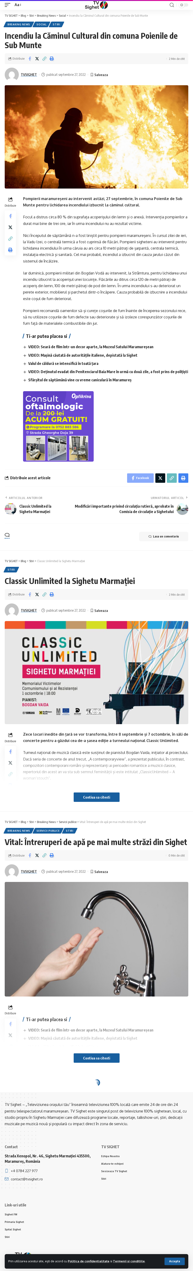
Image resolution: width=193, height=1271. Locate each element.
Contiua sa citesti (96, 797)
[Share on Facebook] (29, 58)
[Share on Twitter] (37, 58)
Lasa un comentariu (166, 536)
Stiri (56, 24)
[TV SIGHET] (96, 5)
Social (41, 24)
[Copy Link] (44, 58)
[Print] (51, 58)
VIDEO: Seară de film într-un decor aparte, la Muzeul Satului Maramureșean (90, 346)
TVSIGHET (29, 74)
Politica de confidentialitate (88, 1261)
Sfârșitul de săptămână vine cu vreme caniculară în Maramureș (80, 380)
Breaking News (19, 24)
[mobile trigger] (9, 5)
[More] (59, 1135)
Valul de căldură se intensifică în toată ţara (63, 363)
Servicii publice (48, 830)
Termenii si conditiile (129, 1261)
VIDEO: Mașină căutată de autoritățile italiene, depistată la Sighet (82, 355)
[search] (172, 5)
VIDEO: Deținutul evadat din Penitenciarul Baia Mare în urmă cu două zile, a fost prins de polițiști (108, 371)
